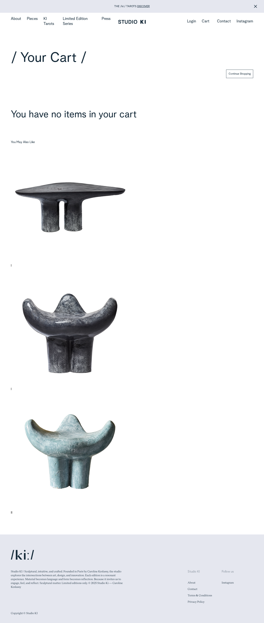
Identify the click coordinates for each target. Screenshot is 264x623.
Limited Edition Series (75, 21)
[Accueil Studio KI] (132, 22)
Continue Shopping (240, 73)
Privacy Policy (196, 602)
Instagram (245, 21)
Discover (143, 6)
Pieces (32, 19)
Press (106, 19)
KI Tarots (48, 21)
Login (191, 21)
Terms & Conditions (200, 595)
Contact (224, 21)
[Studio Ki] (22, 555)
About (16, 19)
